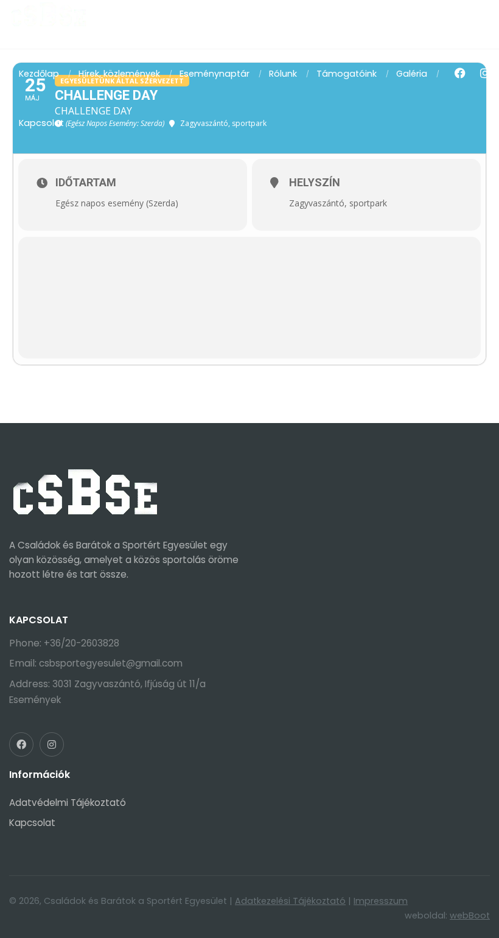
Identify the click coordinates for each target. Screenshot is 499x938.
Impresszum (381, 901)
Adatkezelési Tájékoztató (290, 901)
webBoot (470, 915)
